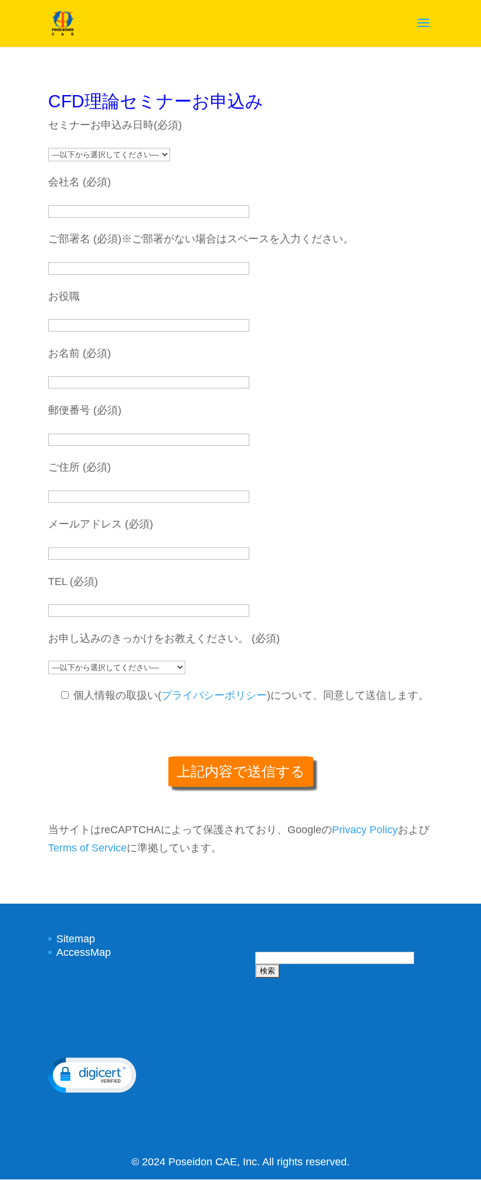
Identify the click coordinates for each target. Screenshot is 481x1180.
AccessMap (83, 952)
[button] (92, 1075)
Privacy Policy (365, 830)
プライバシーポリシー (214, 695)
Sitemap (75, 939)
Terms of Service (87, 848)
